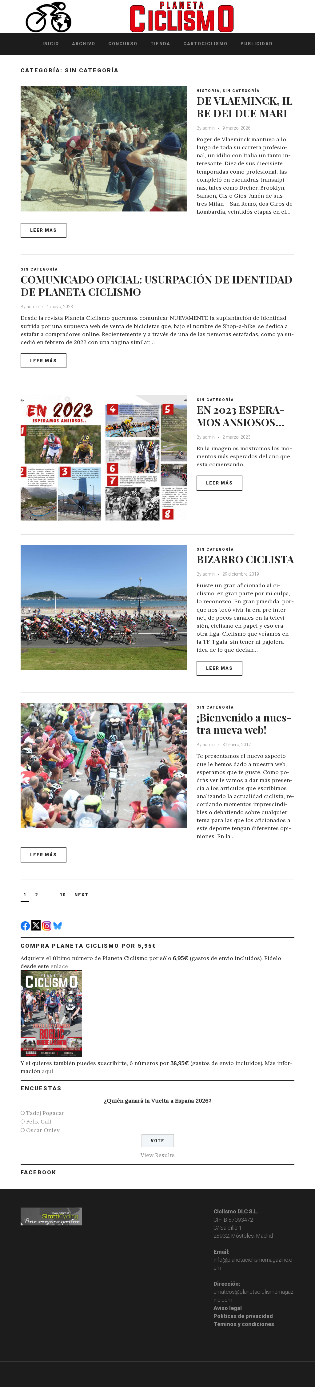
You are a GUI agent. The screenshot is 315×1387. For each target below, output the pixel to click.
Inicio (50, 43)
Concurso (123, 43)
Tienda (160, 43)
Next (81, 894)
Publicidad (257, 43)
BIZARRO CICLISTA (245, 559)
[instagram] (47, 928)
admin (208, 128)
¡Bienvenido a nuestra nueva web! (244, 723)
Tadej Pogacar (45, 1112)
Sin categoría (241, 91)
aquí (48, 1071)
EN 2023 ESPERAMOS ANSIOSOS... (241, 415)
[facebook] (26, 928)
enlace (59, 966)
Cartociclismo (205, 43)
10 (63, 894)
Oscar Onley (43, 1130)
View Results (158, 1155)
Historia (208, 91)
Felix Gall (39, 1121)
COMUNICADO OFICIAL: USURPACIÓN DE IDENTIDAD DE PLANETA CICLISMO (157, 285)
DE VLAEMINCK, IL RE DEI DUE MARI (245, 106)
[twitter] (36, 928)
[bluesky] (58, 928)
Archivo (83, 43)
